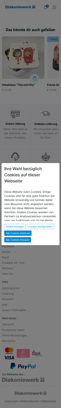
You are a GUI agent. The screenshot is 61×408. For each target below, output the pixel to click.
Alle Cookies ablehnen (18, 233)
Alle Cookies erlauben (17, 239)
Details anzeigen (15, 226)
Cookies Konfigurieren (40, 226)
